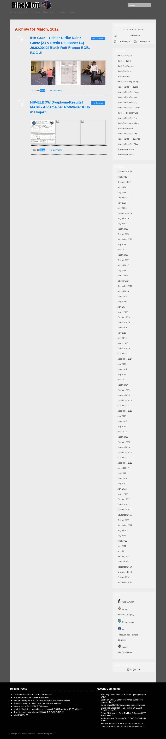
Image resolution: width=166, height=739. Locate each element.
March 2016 (123, 312)
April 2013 (122, 432)
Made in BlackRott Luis (128, 87)
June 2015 (122, 328)
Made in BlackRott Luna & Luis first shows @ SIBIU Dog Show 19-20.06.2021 (48, 709)
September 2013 (125, 411)
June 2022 (122, 177)
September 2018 (125, 239)
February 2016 (124, 317)
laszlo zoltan (106, 718)
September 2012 (125, 463)
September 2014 (125, 359)
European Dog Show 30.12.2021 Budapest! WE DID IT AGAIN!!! (42, 700)
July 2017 (122, 270)
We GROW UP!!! (21, 715)
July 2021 (122, 192)
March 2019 (123, 229)
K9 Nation (122, 640)
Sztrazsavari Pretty (126, 154)
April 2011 (122, 551)
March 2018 (123, 255)
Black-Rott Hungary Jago (129, 82)
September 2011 (125, 525)
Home (13, 12)
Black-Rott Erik (124, 61)
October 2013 (124, 406)
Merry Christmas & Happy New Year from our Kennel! (37, 703)
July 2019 (122, 224)
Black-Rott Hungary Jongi (129, 113)
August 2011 (123, 530)
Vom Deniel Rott (125, 653)
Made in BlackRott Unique (129, 108)
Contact (72, 12)
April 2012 (122, 489)
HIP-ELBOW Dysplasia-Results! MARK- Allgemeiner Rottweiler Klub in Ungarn (60, 107)
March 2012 (123, 494)
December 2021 (125, 182)
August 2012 (123, 468)
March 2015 (123, 343)
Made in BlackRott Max (128, 144)
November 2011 (125, 515)
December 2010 (125, 567)
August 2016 (123, 291)
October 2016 (124, 281)
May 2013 (122, 426)
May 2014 (122, 374)
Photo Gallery (49, 12)
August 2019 (123, 218)
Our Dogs (35, 12)
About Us (23, 12)
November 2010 (125, 572)
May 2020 (122, 203)
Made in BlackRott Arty (127, 134)
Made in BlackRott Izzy (127, 102)
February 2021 (124, 198)
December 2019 (125, 213)
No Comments (56, 91)
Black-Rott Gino (124, 71)
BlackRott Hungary (126, 615)
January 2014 (124, 395)
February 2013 (124, 442)
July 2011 (122, 536)
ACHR (125, 609)
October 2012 (124, 458)
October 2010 (124, 577)
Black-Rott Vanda (125, 128)
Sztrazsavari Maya (126, 149)
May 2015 (122, 333)
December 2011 (125, 510)
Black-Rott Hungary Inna (128, 123)
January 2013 (124, 447)
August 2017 (123, 265)
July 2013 (122, 416)
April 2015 (122, 338)
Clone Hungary (129, 622)
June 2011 (122, 541)
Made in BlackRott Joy (127, 118)
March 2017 (123, 276)
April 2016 (122, 307)
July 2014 (122, 364)
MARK (125, 647)
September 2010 (125, 582)
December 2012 (125, 452)
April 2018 (122, 250)
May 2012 (122, 484)
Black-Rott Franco (125, 66)
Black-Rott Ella (124, 76)
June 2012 (122, 478)
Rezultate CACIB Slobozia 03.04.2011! (128, 726)
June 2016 (122, 296)
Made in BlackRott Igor (127, 97)
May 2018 (122, 244)
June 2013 (122, 421)
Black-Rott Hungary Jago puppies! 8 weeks (126, 705)
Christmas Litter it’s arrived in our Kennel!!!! (33, 695)
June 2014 (122, 369)
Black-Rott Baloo (125, 56)
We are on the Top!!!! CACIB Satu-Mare (31, 706)
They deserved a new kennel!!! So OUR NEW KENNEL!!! (39, 712)
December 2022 (125, 172)
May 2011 (122, 546)
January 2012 (124, 504)
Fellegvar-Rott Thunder (128, 635)
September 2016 (125, 286)
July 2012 (122, 473)
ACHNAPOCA (127, 602)
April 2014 (122, 380)
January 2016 (124, 322)
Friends (62, 12)
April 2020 (122, 208)
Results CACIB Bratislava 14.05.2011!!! (126, 723)
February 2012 (124, 499)
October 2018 (124, 234)
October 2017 (124, 260)
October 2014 (124, 354)
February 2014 (124, 390)
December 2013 (125, 400)
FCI (123, 630)
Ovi (102, 705)
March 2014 (123, 385)
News (42, 91)
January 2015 (124, 348)
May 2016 (122, 302)
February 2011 (124, 556)
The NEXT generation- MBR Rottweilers (31, 697)
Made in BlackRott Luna (128, 92)
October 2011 (123, 520)
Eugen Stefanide (108, 713)
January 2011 (124, 562)
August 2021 (123, 187)
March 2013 (123, 437)
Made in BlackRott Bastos (129, 139)
